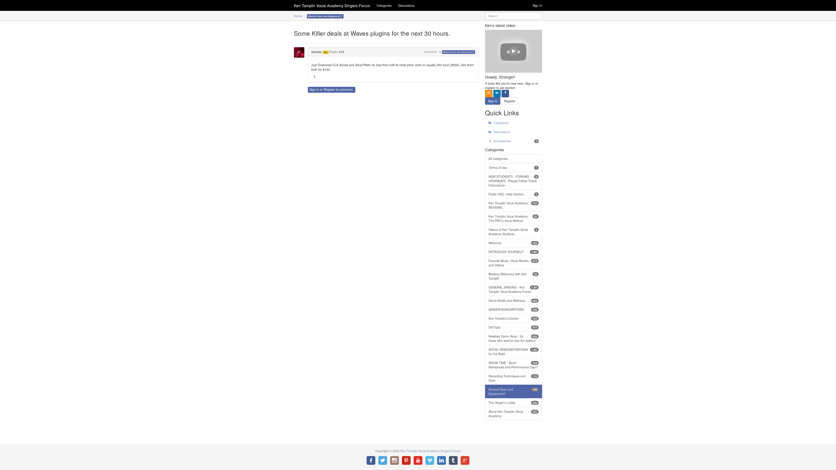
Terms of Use (513, 167)
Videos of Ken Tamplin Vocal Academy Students (513, 231)
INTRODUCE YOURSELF (513, 252)
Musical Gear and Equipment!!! (458, 52)
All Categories (498, 158)
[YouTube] (418, 460)
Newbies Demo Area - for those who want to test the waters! (513, 338)
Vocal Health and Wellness (513, 300)
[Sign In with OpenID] (488, 93)
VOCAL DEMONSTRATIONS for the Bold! (513, 351)
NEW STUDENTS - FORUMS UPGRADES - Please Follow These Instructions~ (513, 180)
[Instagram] (394, 460)
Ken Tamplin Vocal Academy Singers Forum (332, 5)
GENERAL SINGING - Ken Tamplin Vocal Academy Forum (513, 289)
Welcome (513, 243)
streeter (316, 52)
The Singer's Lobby (513, 402)
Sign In (537, 5)
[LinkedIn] (441, 460)
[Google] (465, 460)
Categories (384, 5)
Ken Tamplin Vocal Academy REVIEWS (513, 205)
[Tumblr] (453, 460)
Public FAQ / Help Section (513, 194)
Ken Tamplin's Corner (513, 318)
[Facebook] (371, 460)
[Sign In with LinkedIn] (497, 93)
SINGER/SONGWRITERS (513, 309)
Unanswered (515, 141)
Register (329, 89)
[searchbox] (513, 16)
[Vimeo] (429, 460)
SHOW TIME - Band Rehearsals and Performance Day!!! (513, 365)
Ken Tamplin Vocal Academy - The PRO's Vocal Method (513, 218)
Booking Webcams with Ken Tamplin (513, 276)
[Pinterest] (406, 460)
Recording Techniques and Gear (513, 378)
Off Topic (513, 327)
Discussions (406, 5)
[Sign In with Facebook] (505, 93)
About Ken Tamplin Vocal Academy (513, 413)
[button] (314, 77)
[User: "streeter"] (300, 52)
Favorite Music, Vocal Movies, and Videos (513, 262)
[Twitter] (382, 460)
